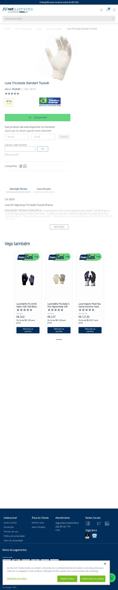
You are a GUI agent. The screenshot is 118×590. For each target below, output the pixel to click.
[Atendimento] (95, 10)
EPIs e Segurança (23, 29)
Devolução (9, 527)
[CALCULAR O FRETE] (42, 148)
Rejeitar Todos (67, 578)
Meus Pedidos (38, 527)
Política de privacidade (14, 536)
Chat (57, 530)
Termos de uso (11, 531)
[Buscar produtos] (114, 19)
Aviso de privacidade (13, 540)
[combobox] (59, 19)
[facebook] (21, 166)
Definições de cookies (17, 578)
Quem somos (10, 522)
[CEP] (20, 148)
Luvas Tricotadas (54, 29)
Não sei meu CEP (12, 154)
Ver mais (59, 227)
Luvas (39, 29)
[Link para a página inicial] (10, 28)
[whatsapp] (25, 166)
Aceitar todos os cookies (93, 578)
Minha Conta (38, 522)
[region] (56, 572)
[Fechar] (105, 563)
